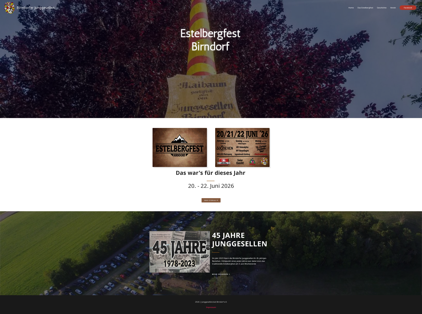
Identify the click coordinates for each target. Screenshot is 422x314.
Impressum (211, 307)
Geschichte (382, 7)
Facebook (408, 7)
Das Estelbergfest (365, 7)
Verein (393, 7)
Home (351, 7)
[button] (211, 200)
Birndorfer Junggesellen (36, 7)
